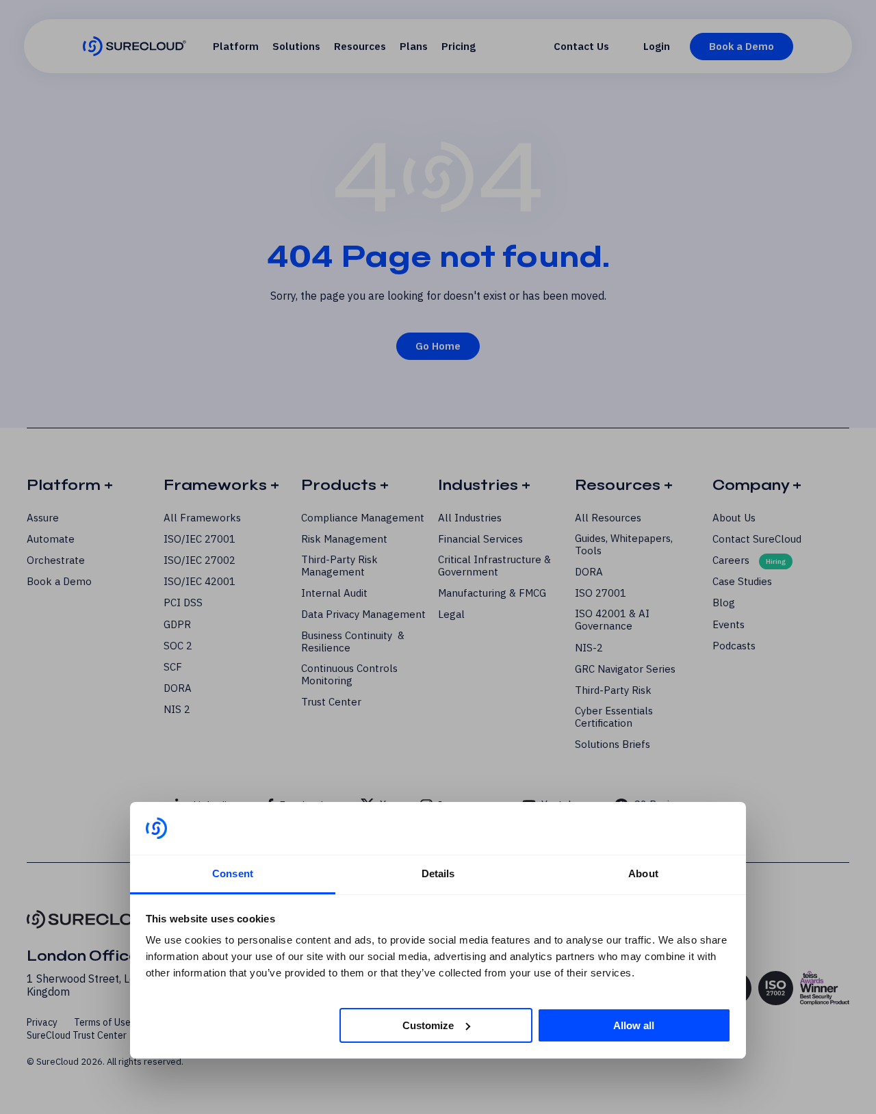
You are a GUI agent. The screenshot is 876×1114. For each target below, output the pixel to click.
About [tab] (643, 873)
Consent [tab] (232, 873)
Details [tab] (438, 873)
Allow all (633, 1025)
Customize (428, 1025)
